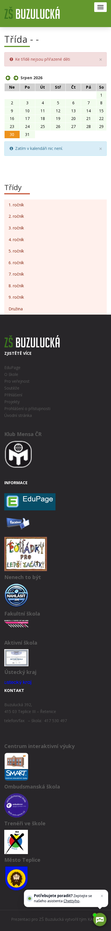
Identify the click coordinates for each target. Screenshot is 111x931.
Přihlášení (13, 395)
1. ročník (16, 204)
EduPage (12, 367)
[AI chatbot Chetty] (99, 919)
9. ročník (16, 297)
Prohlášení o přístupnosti (27, 408)
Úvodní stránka (18, 415)
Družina (16, 308)
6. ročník (16, 262)
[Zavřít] (102, 896)
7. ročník (16, 274)
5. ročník (16, 251)
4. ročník (16, 239)
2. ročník (16, 216)
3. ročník (16, 228)
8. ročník (16, 285)
